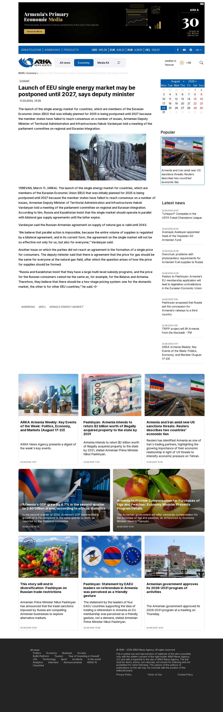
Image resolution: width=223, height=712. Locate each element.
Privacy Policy (124, 674)
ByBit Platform (41, 656)
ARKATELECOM (31, 49)
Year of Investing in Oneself (83, 656)
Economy (84, 62)
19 (176, 103)
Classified (38, 665)
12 (176, 99)
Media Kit (103, 62)
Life (35, 659)
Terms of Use (154, 674)
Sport (64, 659)
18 (170, 103)
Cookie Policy (185, 674)
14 (188, 99)
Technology (49, 659)
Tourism (58, 656)
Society (81, 653)
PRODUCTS (71, 49)
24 (163, 108)
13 (182, 99)
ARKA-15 (92, 662)
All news (65, 62)
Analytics (38, 662)
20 (182, 103)
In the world (94, 659)
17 (163, 103)
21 (189, 103)
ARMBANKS (52, 49)
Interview (53, 662)
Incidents (77, 659)
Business (67, 653)
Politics (37, 653)
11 (170, 99)
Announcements (73, 662)
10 (163, 99)
